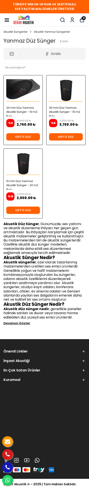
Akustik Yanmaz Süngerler (52, 32)
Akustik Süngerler (15, 32)
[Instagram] (16, 460)
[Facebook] (6, 460)
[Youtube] (26, 460)
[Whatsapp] (37, 460)
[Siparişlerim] (72, 20)
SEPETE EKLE (23, 137)
